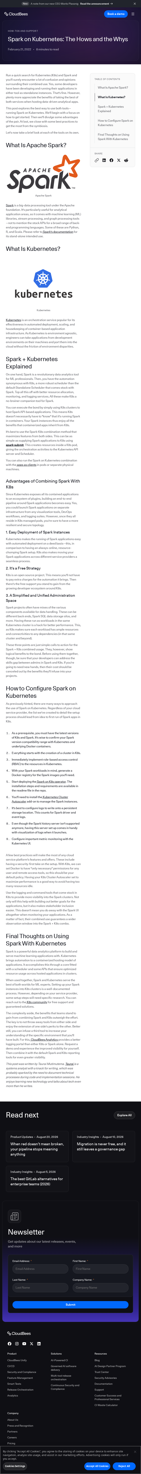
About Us (12, 1419)
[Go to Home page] (16, 14)
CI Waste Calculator (106, 1405)
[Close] (135, 1452)
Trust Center (102, 1372)
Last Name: (20, 1279)
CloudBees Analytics (44, 1039)
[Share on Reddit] (126, 160)
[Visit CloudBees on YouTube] (24, 1344)
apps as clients (26, 465)
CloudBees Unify (17, 1360)
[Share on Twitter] (119, 160)
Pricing (11, 1443)
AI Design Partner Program (110, 1366)
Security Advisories (106, 1377)
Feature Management (20, 1377)
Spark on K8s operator (51, 781)
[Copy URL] (97, 160)
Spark (10, 205)
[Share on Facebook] (111, 160)
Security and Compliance (21, 1372)
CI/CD (11, 1366)
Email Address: (22, 1261)
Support (99, 1389)
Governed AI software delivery (63, 1368)
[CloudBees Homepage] (19, 1333)
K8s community (36, 1002)
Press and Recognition (20, 1425)
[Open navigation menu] (133, 14)
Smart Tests (14, 1383)
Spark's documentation (57, 232)
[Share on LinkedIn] (104, 160)
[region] (70, 1460)
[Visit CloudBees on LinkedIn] (39, 1344)
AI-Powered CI (59, 1360)
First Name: (80, 1261)
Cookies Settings (15, 1466)
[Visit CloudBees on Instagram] (17, 1344)
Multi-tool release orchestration (61, 1377)
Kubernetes (13, 320)
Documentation (104, 1383)
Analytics (12, 1395)
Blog (97, 1360)
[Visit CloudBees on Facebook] (9, 1344)
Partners (12, 1431)
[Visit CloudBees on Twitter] (31, 1344)
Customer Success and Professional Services (108, 1397)
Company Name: (83, 1279)
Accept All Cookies (97, 1466)
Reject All (124, 1466)
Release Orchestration (20, 1389)
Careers (12, 1437)
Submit (70, 1304)
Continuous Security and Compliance (65, 1387)
